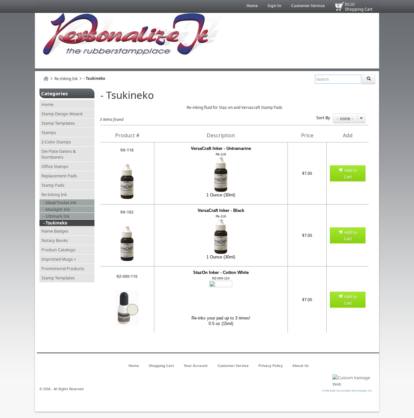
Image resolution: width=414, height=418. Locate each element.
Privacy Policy (270, 365)
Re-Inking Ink (66, 78)
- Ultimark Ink (56, 216)
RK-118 (127, 150)
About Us (300, 365)
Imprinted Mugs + (58, 259)
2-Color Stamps (56, 142)
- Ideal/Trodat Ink (59, 202)
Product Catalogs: (58, 250)
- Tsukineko (55, 223)
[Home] (46, 78)
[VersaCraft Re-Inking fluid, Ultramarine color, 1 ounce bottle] (127, 166)
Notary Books (54, 240)
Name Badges (54, 231)
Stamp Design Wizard (61, 114)
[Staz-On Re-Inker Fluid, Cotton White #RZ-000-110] (127, 293)
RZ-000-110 (126, 276)
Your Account (196, 365)
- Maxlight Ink (56, 209)
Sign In (274, 5)
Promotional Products (62, 268)
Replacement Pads (59, 176)
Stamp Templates (58, 123)
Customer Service (308, 5)
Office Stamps (54, 166)
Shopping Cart (359, 9)
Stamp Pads (52, 185)
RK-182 (127, 212)
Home (252, 5)
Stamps (48, 132)
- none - (345, 118)
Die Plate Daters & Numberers (58, 154)
